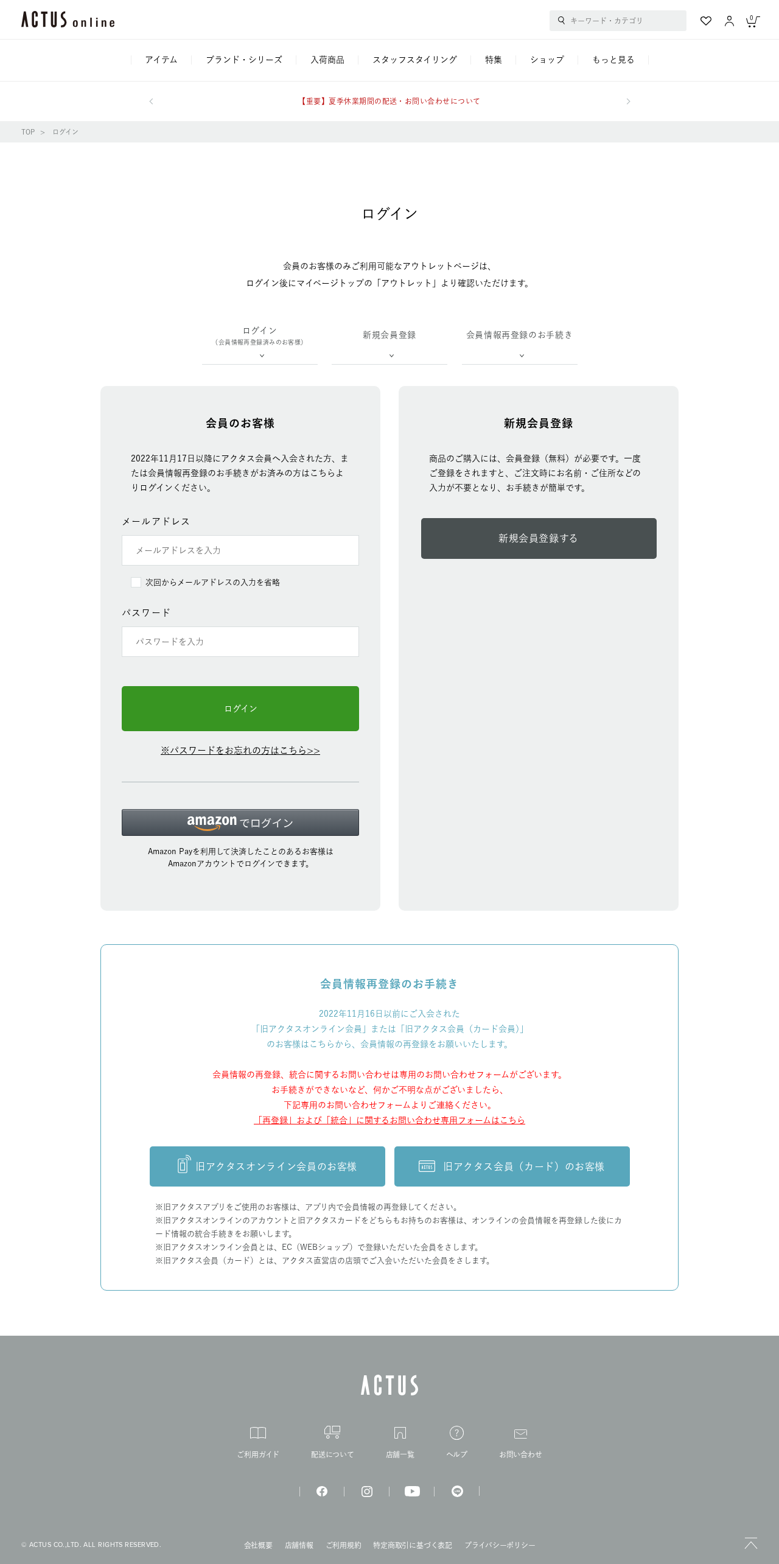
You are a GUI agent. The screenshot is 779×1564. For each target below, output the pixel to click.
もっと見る (613, 59)
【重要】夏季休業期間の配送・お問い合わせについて (389, 101)
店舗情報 (299, 1545)
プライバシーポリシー (500, 1545)
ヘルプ (456, 1454)
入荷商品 (327, 59)
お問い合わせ (520, 1454)
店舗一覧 (400, 1454)
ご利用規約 (344, 1545)
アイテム (161, 59)
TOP (28, 131)
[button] (240, 822)
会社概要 (258, 1545)
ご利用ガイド (258, 1454)
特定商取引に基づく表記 (412, 1545)
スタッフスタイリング (414, 59)
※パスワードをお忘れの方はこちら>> (240, 750)
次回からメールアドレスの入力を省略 (212, 582)
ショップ (547, 59)
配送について (332, 1454)
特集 (493, 59)
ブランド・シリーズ (244, 59)
